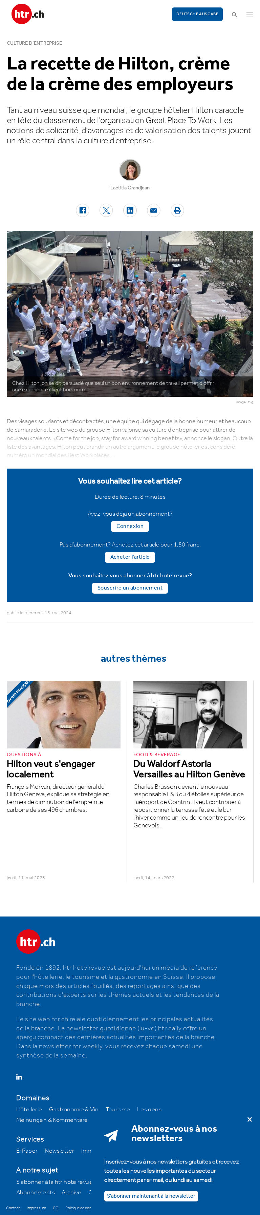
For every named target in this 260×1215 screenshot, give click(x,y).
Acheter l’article (130, 557)
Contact (13, 1208)
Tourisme (118, 1109)
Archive (72, 1192)
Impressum (36, 1208)
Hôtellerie (29, 1109)
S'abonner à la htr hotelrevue (54, 1182)
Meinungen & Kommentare (52, 1120)
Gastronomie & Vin (74, 1109)
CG (56, 1208)
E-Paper (27, 1151)
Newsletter (59, 1151)
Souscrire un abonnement (130, 588)
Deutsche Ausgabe (197, 14)
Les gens (149, 1109)
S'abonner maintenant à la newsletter (151, 1196)
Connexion (130, 526)
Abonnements (35, 1192)
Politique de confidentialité (86, 1208)
